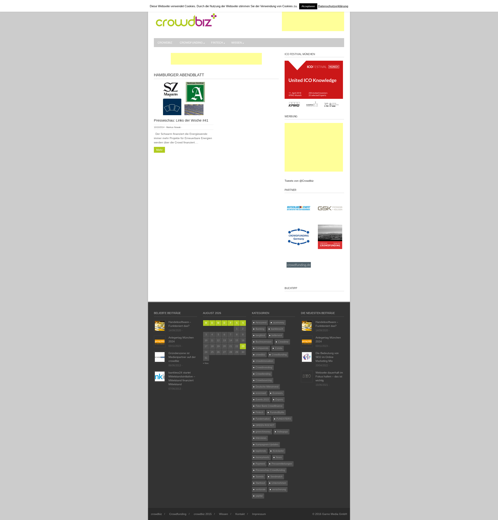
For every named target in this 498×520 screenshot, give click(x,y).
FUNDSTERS (283, 418)
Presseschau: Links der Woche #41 (181, 120)
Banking (260, 329)
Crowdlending (263, 374)
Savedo (260, 476)
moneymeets (262, 457)
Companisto (262, 348)
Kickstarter (278, 451)
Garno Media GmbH (334, 514)
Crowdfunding (191, 42)
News (279, 457)
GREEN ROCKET (265, 425)
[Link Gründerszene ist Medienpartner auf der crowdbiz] (160, 356)
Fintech (217, 42)
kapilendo (261, 451)
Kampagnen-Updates (267, 444)
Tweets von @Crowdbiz (299, 180)
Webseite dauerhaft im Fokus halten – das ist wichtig (329, 376)
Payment (260, 463)
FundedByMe (277, 412)
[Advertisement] (313, 21)
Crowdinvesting (264, 367)
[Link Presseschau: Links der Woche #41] (183, 98)
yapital (259, 496)
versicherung (279, 489)
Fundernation (263, 418)
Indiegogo (282, 431)
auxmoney (278, 322)
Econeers (278, 393)
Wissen (236, 42)
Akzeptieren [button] (308, 6)
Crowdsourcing (264, 380)
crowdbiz (165, 42)
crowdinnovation (264, 361)
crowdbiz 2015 (203, 514)
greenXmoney (263, 431)
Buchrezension (264, 341)
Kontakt (240, 514)
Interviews (261, 438)
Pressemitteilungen (282, 463)
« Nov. (206, 363)
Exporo (279, 399)
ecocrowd (261, 393)
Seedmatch (276, 476)
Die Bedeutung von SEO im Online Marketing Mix (327, 357)
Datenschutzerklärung (333, 6)
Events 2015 (262, 399)
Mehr (159, 149)
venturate (261, 489)
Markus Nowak (173, 127)
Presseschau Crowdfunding (270, 470)
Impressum (259, 514)
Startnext (260, 483)
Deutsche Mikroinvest (267, 386)
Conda (278, 348)
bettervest (277, 335)
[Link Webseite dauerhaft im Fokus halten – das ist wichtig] (307, 376)
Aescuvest (261, 322)
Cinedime (283, 341)
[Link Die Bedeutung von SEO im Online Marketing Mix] (307, 356)
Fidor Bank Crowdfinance (269, 406)
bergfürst (260, 335)
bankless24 (277, 329)
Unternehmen (279, 483)
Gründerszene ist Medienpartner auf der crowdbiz (182, 357)
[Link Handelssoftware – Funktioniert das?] (160, 325)
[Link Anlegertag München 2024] (160, 341)
